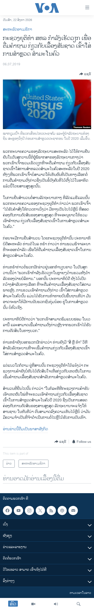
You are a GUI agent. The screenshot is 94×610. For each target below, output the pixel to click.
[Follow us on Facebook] (7, 510)
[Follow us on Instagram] (29, 510)
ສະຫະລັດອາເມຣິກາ (17, 29)
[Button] (85, 74)
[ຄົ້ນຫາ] (78, 604)
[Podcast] (62, 510)
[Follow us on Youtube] (18, 510)
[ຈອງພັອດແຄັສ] (73, 510)
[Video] (33, 604)
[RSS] (51, 510)
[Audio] (56, 604)
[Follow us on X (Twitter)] (40, 510)
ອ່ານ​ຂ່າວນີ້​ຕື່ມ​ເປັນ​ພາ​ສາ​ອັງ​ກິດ (25, 429)
